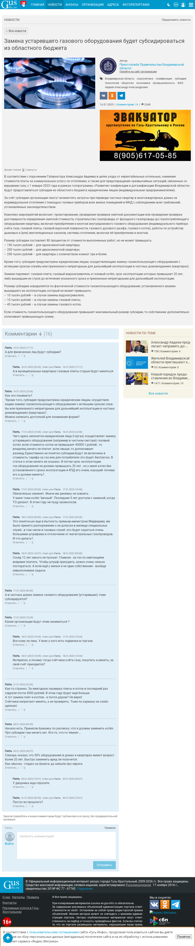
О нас (6, 897)
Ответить (11, 356)
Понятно (183, 937)
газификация (164, 78)
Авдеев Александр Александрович (126, 87)
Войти (9, 844)
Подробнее (85, 888)
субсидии (180, 78)
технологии (112, 83)
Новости (11, 20)
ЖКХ (180, 83)
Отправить (104, 865)
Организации (93, 4)
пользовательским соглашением (54, 932)
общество (127, 83)
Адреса (113, 4)
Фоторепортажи (136, 4)
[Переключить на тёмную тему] (169, 4)
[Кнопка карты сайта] (191, 4)
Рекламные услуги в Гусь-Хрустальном (20, 909)
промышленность (164, 83)
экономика (143, 83)
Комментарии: (127, 104)
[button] (16, 31)
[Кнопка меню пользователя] (183, 4)
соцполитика (145, 78)
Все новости (158, 393)
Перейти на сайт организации (138, 71)
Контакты (9, 903)
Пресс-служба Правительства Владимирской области (152, 66)
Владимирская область (119, 78)
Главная (37, 4)
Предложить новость (176, 20)
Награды (18, 897)
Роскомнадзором (138, 885)
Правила (110, 828)
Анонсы (72, 4)
